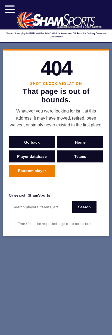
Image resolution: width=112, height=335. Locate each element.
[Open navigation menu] (9, 9)
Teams (80, 156)
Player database (32, 156)
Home (80, 142)
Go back (32, 142)
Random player (32, 170)
